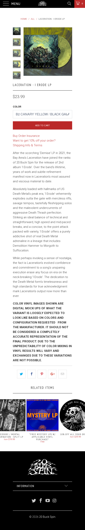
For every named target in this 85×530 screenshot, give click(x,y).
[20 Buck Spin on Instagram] (55, 501)
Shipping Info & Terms (27, 145)
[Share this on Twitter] (21, 374)
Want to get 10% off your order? (34, 140)
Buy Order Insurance (26, 136)
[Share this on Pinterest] (42, 374)
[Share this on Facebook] (31, 374)
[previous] (27, 51)
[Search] (69, 3)
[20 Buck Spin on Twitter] (34, 501)
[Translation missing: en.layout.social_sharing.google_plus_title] (52, 374)
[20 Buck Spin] (42, 4)
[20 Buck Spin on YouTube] (48, 501)
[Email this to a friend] (62, 374)
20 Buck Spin (47, 516)
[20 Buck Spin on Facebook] (41, 501)
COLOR (17, 106)
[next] (68, 51)
